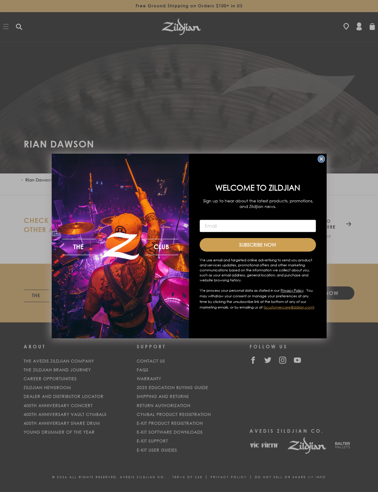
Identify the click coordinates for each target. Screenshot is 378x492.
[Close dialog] (321, 159)
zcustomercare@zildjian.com (289, 307)
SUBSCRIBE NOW (257, 245)
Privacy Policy (292, 290)
